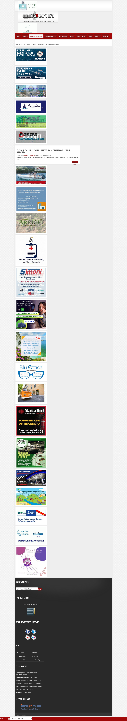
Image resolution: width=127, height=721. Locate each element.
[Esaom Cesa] (31, 137)
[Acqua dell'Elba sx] (27, 5)
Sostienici (35, 656)
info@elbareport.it (23, 686)
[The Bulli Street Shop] (31, 393)
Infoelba (24, 715)
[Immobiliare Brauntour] (31, 198)
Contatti (34, 652)
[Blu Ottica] (31, 372)
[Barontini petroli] (31, 478)
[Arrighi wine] (31, 223)
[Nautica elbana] (31, 535)
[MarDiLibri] (31, 107)
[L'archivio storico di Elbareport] (31, 611)
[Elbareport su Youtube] (28, 637)
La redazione (22, 656)
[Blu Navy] (31, 55)
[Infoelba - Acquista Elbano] (31, 346)
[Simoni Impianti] (31, 282)
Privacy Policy (22, 660)
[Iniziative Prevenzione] (31, 420)
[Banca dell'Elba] (31, 516)
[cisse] (31, 121)
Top (16, 713)
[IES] (31, 314)
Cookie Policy (36, 660)
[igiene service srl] (31, 452)
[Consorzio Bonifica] (31, 496)
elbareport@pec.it (37, 686)
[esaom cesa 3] (31, 175)
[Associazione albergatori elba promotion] (31, 91)
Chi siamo (21, 652)
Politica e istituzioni (29, 155)
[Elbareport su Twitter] (33, 632)
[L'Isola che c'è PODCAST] (31, 250)
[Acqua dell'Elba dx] (27, 28)
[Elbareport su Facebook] (28, 632)
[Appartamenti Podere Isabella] (31, 561)
